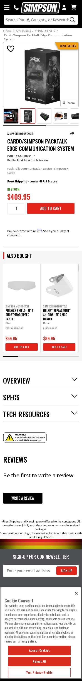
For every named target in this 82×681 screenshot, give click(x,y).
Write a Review (22, 498)
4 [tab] (55, 356)
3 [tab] (40, 356)
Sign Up (66, 570)
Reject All (39, 661)
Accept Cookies (39, 650)
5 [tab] (70, 356)
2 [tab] (25, 356)
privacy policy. (27, 641)
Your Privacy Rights (39, 672)
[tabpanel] (21, 308)
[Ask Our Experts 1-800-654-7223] (16, 7)
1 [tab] (10, 356)
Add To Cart (51, 208)
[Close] (76, 593)
